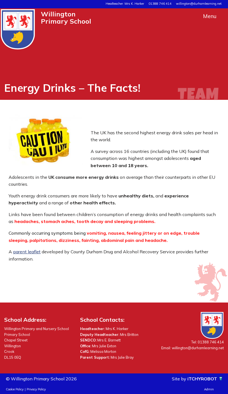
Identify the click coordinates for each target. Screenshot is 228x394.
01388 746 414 (160, 4)
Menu (210, 16)
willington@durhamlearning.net (199, 4)
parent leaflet (27, 251)
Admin (209, 389)
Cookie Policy (15, 389)
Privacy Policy (36, 389)
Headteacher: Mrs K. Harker (125, 4)
